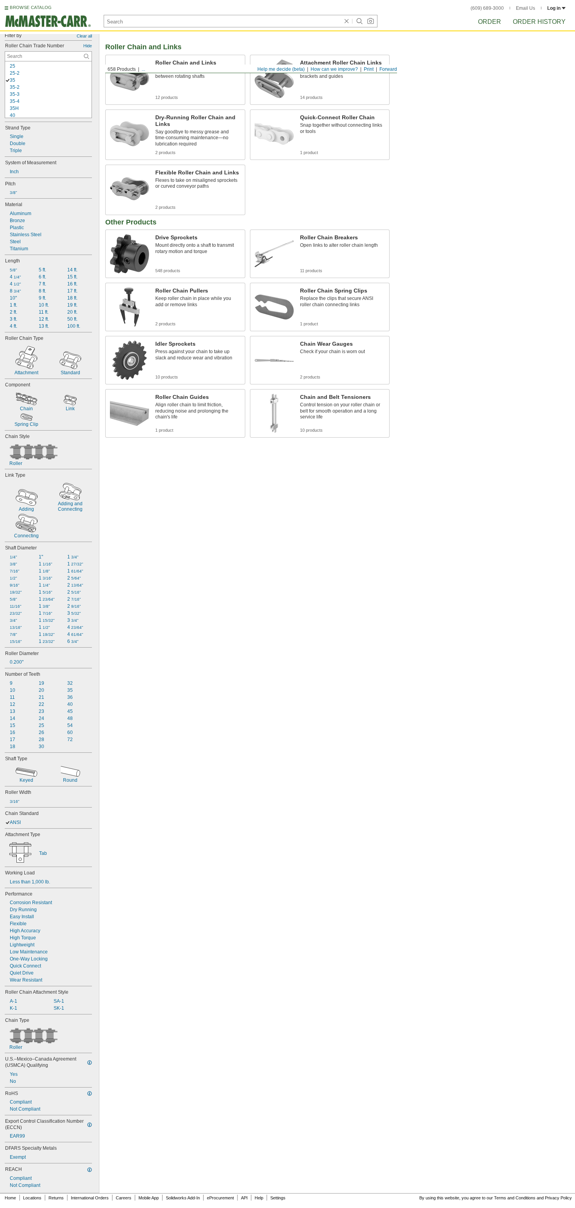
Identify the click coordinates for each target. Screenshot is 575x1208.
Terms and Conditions (514, 1197)
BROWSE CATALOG (31, 7)
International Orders (90, 1197)
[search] (86, 56)
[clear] (346, 21)
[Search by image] (370, 21)
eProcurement (220, 1197)
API (244, 1197)
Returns (56, 1197)
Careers (123, 1197)
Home (10, 1197)
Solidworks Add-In (183, 1197)
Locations (32, 1197)
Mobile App (148, 1197)
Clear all (84, 36)
